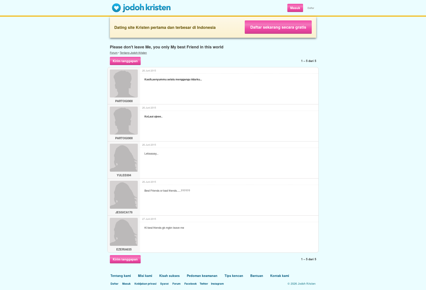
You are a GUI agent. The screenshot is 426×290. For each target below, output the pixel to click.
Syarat (164, 284)
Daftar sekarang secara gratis (278, 27)
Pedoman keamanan (202, 275)
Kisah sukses (169, 275)
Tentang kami (120, 275)
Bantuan (256, 275)
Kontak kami (279, 275)
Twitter (204, 284)
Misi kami (145, 275)
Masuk (295, 8)
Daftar (311, 8)
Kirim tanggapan (125, 61)
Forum (114, 52)
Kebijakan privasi (145, 284)
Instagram (217, 284)
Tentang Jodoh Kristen (133, 52)
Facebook (190, 284)
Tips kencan (234, 275)
